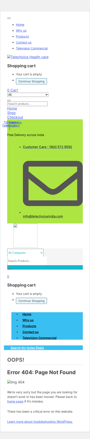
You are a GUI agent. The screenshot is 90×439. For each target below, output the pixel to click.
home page (15, 401)
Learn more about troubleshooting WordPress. (40, 421)
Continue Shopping (31, 81)
